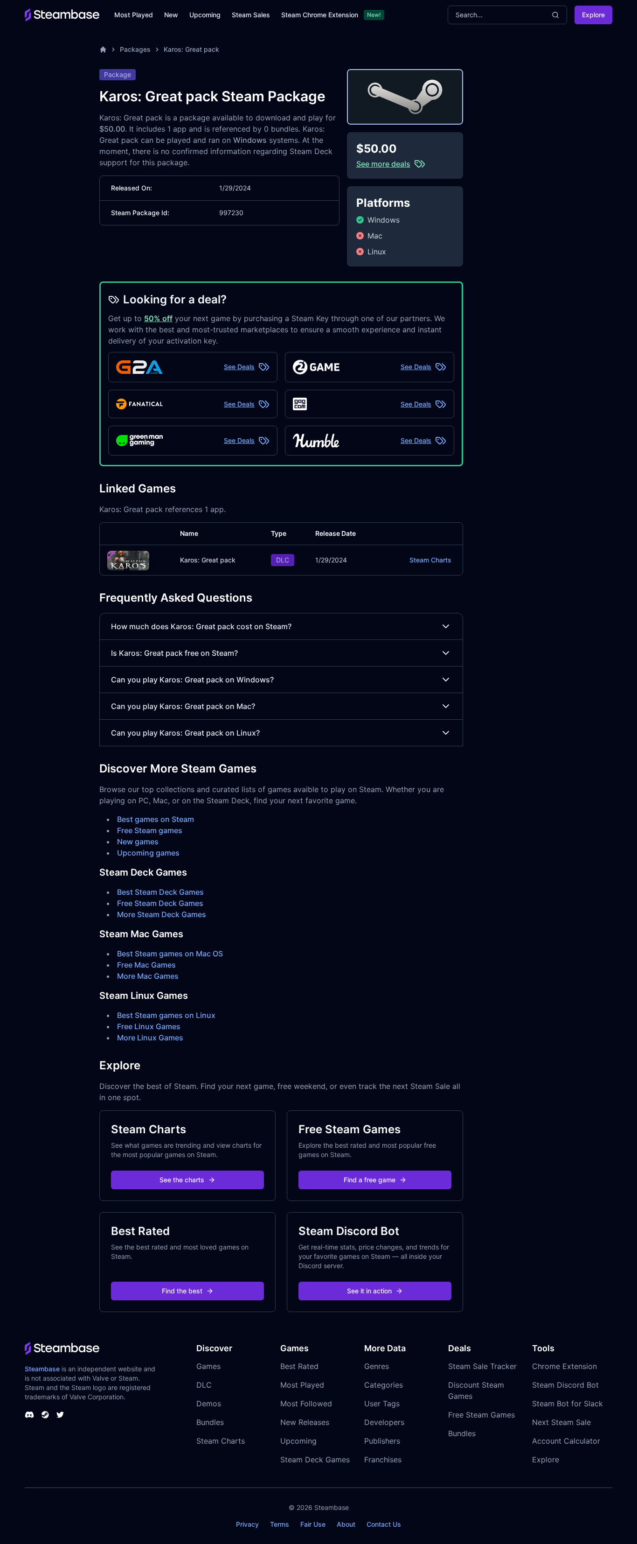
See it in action (369, 1291)
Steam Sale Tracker (482, 1366)
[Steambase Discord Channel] (29, 1414)
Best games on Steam (155, 819)
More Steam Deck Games (161, 914)
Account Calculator (566, 1441)
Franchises (383, 1459)
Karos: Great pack (191, 49)
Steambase (42, 1369)
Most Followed (306, 1403)
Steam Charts (430, 560)
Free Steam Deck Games (160, 903)
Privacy (247, 1524)
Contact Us (384, 1524)
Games (208, 1366)
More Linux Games (150, 1037)
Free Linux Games (148, 1026)
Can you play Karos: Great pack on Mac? (183, 706)
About (346, 1524)
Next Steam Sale (561, 1422)
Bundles (210, 1422)
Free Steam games (149, 830)
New (171, 15)
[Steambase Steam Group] (45, 1414)
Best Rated (299, 1366)
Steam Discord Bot (565, 1385)
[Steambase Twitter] (60, 1414)
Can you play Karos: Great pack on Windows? (192, 679)
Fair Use (312, 1524)
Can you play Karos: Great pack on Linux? (185, 732)
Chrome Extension (564, 1366)
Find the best (182, 1291)
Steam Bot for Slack (567, 1403)
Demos (208, 1403)
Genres (376, 1366)
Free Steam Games (481, 1414)
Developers (384, 1422)
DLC (204, 1385)
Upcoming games (148, 852)
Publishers (382, 1441)
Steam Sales (251, 15)
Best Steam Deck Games (160, 892)
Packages (135, 49)
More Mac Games (148, 976)
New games (138, 841)
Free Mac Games (146, 964)
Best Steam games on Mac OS (170, 953)
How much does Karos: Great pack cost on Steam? (201, 626)
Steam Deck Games (315, 1459)
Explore (593, 15)
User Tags (382, 1403)
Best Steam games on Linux (166, 1015)
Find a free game (369, 1180)
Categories (383, 1385)
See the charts (181, 1180)
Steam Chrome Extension (319, 15)
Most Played (133, 15)
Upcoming (205, 15)
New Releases (304, 1422)
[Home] (103, 49)
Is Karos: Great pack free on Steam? (174, 653)
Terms (279, 1524)
